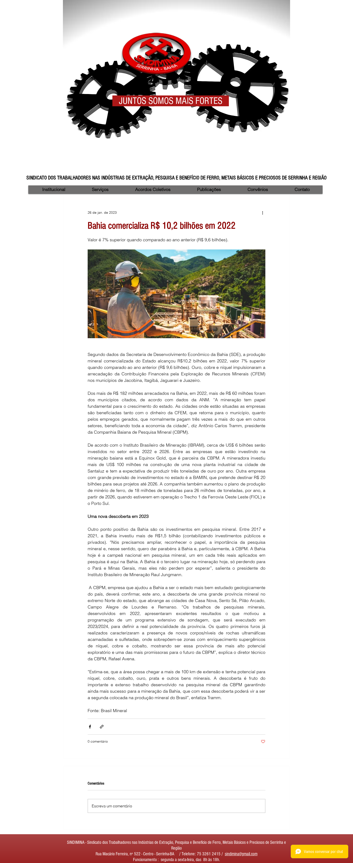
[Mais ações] (262, 212)
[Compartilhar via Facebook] (90, 726)
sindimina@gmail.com (241, 854)
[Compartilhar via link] (101, 726)
